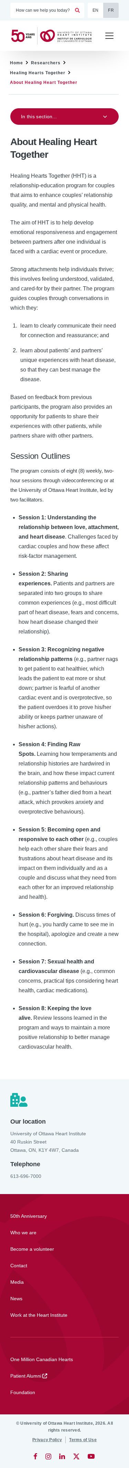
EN (96, 10)
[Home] (54, 35)
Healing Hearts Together (37, 72)
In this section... (39, 116)
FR (111, 10)
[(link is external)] (36, 1456)
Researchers (46, 62)
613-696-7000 (25, 1176)
